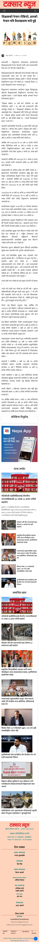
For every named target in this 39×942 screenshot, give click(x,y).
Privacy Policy (13, 933)
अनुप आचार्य (9, 55)
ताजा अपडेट (19, 469)
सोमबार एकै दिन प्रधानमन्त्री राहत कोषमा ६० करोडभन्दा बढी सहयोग (27, 524)
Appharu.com (24, 940)
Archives (25, 932)
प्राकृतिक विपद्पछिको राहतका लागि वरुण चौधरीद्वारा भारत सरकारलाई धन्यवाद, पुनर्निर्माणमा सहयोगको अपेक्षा (27, 539)
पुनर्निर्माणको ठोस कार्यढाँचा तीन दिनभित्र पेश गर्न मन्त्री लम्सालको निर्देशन (27, 582)
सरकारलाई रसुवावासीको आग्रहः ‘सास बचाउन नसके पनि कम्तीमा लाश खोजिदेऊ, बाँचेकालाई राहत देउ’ (27, 554)
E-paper (34, 933)
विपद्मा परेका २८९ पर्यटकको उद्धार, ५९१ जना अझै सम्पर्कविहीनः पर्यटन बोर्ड (25, 569)
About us (5, 933)
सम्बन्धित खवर (19, 593)
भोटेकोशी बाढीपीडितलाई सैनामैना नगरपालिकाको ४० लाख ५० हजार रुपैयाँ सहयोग (18, 499)
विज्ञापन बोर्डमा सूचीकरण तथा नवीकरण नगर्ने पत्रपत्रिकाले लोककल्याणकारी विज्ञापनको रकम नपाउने (18, 784)
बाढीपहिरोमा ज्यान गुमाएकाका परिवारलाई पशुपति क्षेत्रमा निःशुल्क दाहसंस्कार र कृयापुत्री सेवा (19, 812)
